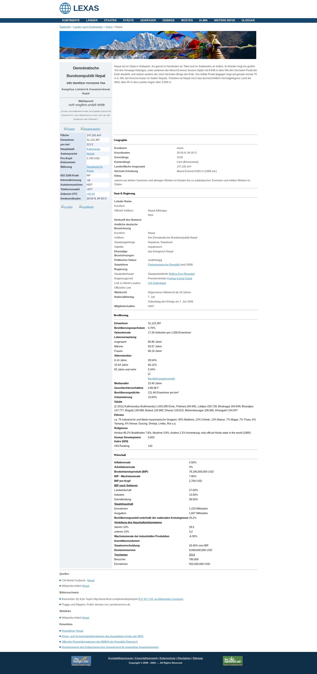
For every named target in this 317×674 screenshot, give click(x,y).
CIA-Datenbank (157, 283)
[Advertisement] (84, 234)
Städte (128, 20)
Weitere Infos (224, 20)
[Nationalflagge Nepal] (69, 129)
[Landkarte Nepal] (86, 207)
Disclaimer (184, 658)
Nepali (90, 153)
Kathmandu (93, 149)
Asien (109, 27)
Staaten (110, 20)
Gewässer (148, 20)
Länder (92, 20)
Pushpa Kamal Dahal (179, 278)
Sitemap (198, 658)
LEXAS (86, 8)
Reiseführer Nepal (72, 630)
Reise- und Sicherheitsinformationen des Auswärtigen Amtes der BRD (102, 636)
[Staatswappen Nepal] (90, 129)
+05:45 (91, 194)
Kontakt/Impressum (120, 658)
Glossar (248, 20)
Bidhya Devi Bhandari (182, 273)
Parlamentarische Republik (164, 264)
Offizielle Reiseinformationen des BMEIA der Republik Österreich (100, 641)
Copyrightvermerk (146, 658)
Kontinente (71, 20)
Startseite (64, 27)
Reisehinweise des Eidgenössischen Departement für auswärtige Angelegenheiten (110, 647)
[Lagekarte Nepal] (67, 207)
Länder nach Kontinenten (88, 27)
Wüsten (187, 20)
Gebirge (168, 20)
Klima (203, 20)
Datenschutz (168, 658)
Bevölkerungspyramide (161, 378)
